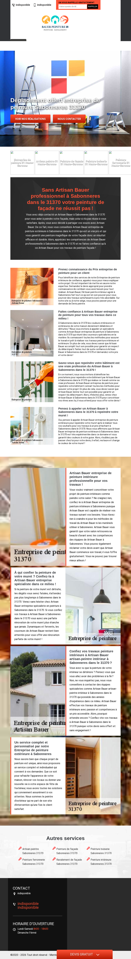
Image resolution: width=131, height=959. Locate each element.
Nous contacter (69, 118)
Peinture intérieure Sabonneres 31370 (101, 861)
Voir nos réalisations (30, 118)
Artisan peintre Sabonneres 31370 (32, 851)
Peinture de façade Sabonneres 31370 (67, 851)
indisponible (23, 4)
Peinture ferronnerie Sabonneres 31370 (33, 861)
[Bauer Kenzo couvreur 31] (55, 23)
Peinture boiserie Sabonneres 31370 (101, 851)
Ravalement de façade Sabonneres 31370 (69, 861)
